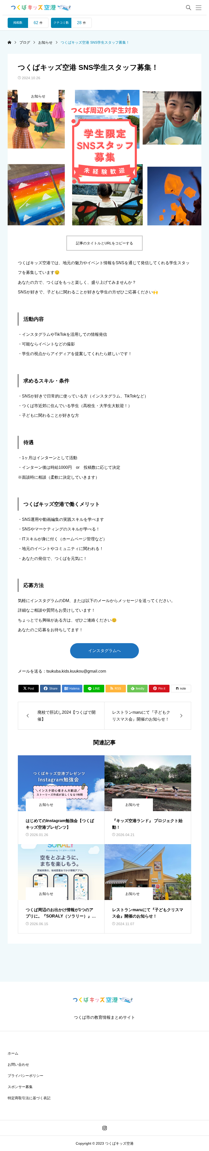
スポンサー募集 (20, 1087)
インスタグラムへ (104, 650)
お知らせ (38, 96)
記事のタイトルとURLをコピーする (104, 243)
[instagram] (104, 1128)
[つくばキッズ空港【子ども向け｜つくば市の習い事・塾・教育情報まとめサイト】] (43, 8)
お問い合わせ (18, 1064)
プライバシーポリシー (25, 1076)
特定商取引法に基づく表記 (29, 1098)
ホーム (13, 1053)
